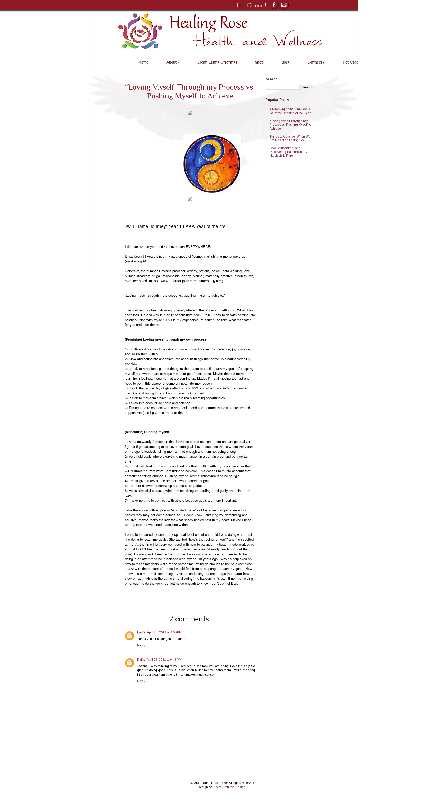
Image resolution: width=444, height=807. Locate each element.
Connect (316, 62)
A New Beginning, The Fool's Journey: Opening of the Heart (290, 111)
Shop (259, 62)
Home (143, 62)
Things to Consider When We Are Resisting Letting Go (290, 138)
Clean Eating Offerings (217, 62)
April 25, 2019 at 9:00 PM (164, 632)
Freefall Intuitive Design (228, 787)
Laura (141, 632)
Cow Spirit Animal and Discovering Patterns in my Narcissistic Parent (288, 151)
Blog (285, 62)
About (172, 62)
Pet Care (350, 62)
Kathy (141, 659)
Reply (141, 645)
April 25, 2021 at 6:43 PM (164, 659)
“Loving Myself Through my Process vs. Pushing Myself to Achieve (290, 124)
